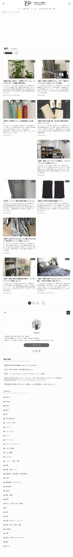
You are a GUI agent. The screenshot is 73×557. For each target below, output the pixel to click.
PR (6, 414)
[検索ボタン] (69, 3)
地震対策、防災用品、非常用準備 (16, 474)
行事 (6, 533)
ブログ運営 (9, 452)
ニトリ (7, 435)
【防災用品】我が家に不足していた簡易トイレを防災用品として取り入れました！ (30, 384)
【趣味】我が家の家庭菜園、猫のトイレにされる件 (20, 365)
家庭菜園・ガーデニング (13, 482)
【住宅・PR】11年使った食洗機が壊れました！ (19, 369)
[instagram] (36, 351)
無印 (6, 516)
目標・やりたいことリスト (14, 520)
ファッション (9, 440)
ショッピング (8, 53)
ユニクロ (8, 457)
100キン (8, 397)
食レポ (7, 546)
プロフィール (36, 345)
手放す (7, 491)
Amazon (8, 401)
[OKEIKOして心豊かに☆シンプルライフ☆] (36, 3)
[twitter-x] (33, 351)
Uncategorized (10, 418)
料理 (6, 499)
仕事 (6, 465)
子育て (7, 478)
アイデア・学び (10, 423)
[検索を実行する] (68, 313)
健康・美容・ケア (11, 469)
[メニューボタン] (3, 3)
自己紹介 (8, 529)
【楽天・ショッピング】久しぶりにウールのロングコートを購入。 (25, 374)
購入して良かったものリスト (14, 537)
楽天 (6, 512)
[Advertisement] (36, 27)
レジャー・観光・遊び (12, 461)
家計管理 (8, 486)
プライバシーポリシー (12, 444)
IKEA (7, 410)
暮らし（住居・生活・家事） (14, 503)
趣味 (6, 542)
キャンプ (8, 427)
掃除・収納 (9, 495)
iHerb (7, 406)
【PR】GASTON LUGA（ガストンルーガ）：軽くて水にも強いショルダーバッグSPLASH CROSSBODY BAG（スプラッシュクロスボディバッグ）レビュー (33, 379)
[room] (39, 351)
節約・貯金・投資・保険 (13, 525)
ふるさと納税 (9, 448)
